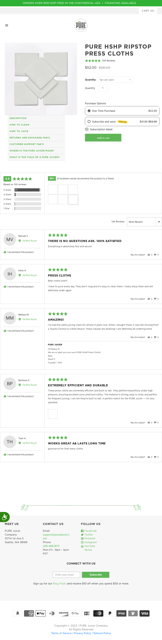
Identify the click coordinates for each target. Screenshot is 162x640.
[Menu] (7, 25)
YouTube (89, 546)
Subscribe (96, 574)
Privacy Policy (83, 633)
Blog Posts (59, 583)
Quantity (90, 88)
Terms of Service (61, 633)
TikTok (88, 550)
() (148, 11)
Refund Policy (102, 633)
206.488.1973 (51, 546)
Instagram (90, 542)
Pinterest (89, 538)
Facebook (90, 531)
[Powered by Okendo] (14, 169)
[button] (52, 189)
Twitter (88, 534)
